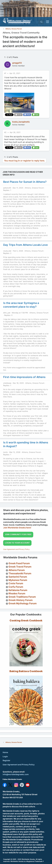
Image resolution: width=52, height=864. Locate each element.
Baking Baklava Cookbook (26, 671)
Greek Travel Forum (20, 566)
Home (5, 752)
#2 (5, 132)
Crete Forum (16, 583)
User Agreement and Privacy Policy (16, 549)
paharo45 (7, 188)
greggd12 (17, 63)
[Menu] (47, 21)
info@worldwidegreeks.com (16, 774)
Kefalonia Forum (18, 590)
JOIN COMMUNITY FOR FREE (18, 534)
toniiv (5, 452)
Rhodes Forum (17, 593)
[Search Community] (41, 21)
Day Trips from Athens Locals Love (25, 244)
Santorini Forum (18, 576)
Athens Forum (17, 570)
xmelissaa (7, 383)
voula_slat (7, 251)
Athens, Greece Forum (34, 188)
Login (5, 756)
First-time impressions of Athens (24, 377)
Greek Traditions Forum (22, 596)
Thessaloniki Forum (20, 573)
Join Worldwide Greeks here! (17, 527)
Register (6, 760)
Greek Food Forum (19, 563)
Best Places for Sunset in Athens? (25, 181)
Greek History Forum (21, 600)
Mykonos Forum (18, 580)
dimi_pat (6, 313)
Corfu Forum (16, 586)
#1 (5, 73)
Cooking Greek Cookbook (26, 620)
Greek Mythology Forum (23, 603)
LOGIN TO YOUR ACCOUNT (17, 543)
